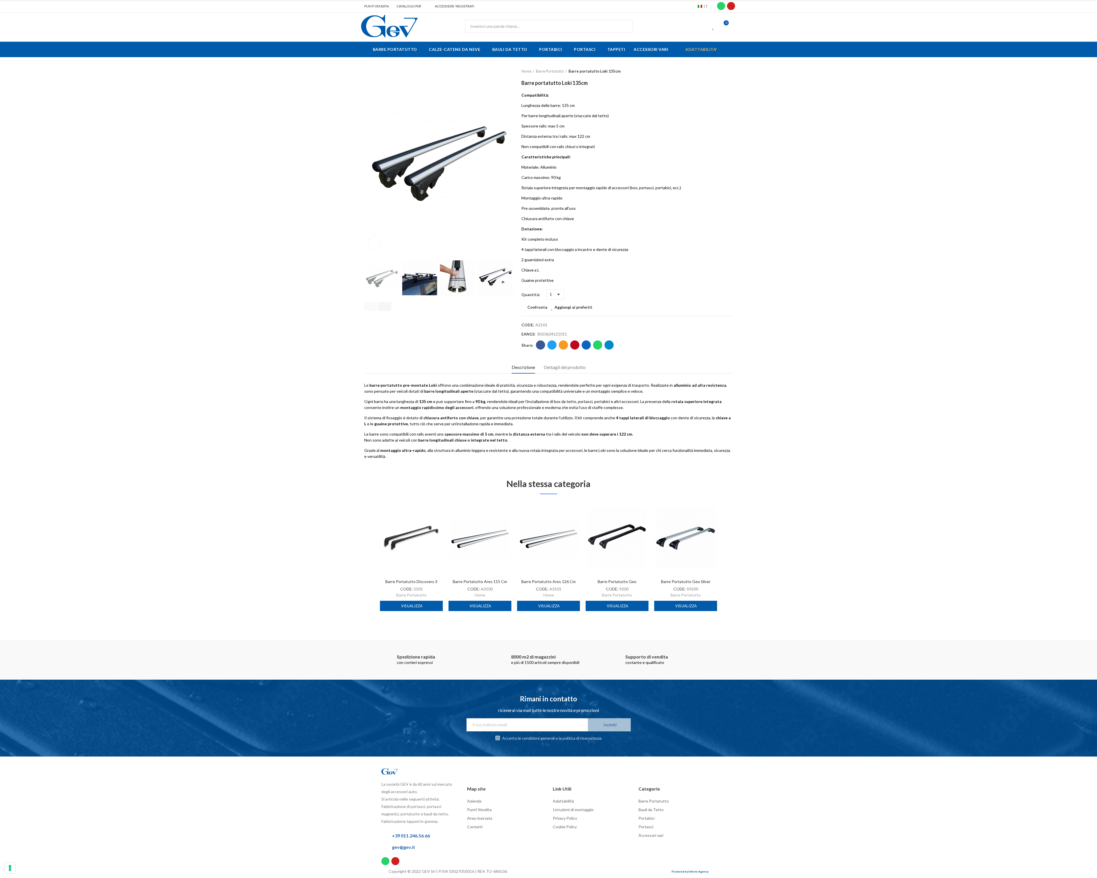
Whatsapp (597, 345)
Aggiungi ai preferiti (573, 307)
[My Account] (734, 26)
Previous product (714, 71)
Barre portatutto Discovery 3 (411, 581)
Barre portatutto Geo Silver (685, 581)
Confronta (537, 307)
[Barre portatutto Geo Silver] (686, 538)
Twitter (551, 345)
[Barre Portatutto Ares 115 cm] (480, 538)
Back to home (721, 71)
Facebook (540, 345)
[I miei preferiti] (713, 26)
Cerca (623, 26)
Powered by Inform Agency (690, 871)
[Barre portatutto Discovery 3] (411, 538)
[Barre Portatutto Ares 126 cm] (548, 538)
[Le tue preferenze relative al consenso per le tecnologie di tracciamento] (10, 868)
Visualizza (411, 606)
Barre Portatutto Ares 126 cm (548, 581)
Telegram (609, 345)
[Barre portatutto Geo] (617, 538)
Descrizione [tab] (523, 367)
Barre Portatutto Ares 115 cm (480, 581)
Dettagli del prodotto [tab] (565, 367)
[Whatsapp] (721, 6)
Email (563, 345)
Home (480, 594)
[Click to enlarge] (375, 242)
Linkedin (586, 345)
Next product (728, 71)
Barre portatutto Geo (617, 581)
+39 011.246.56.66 (411, 835)
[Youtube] (731, 6)
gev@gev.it (403, 847)
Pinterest (574, 345)
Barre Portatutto (411, 594)
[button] (374, 6)
